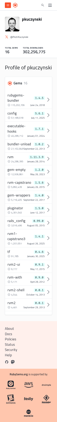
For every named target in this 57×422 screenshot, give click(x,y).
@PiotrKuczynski (19, 37)
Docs (8, 334)
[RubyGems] (15, 5)
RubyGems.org (19, 374)
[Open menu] (8, 5)
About (9, 328)
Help (8, 355)
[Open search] (42, 5)
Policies (10, 339)
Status (10, 344)
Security (11, 349)
